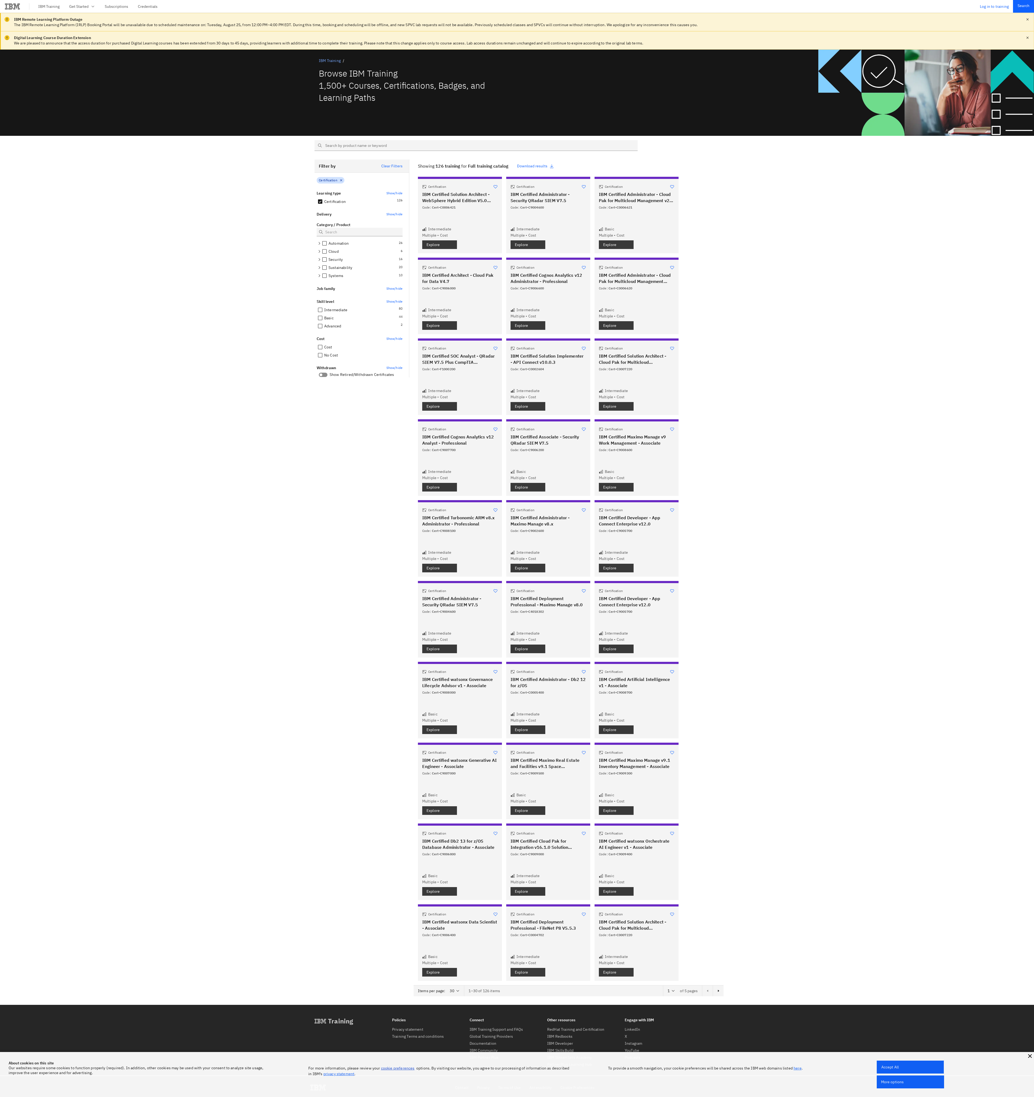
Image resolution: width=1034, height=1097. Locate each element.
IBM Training (49, 6)
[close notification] (1027, 19)
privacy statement (339, 1073)
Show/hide (394, 193)
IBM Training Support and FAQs (496, 1029)
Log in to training (994, 6)
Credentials (148, 6)
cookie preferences (398, 1068)
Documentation (483, 1043)
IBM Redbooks (559, 1036)
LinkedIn (632, 1029)
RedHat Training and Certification (575, 1029)
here (798, 1068)
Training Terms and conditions (418, 1036)
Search (1023, 5)
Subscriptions (116, 6)
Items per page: (431, 990)
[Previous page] (707, 990)
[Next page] (718, 990)
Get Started (79, 6)
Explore (433, 244)
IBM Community (484, 1050)
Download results (532, 166)
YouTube (632, 1050)
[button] (1030, 1056)
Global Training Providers (491, 1036)
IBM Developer (560, 1043)
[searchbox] (476, 145)
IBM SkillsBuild (560, 1050)
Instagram (633, 1043)
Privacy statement (407, 1029)
